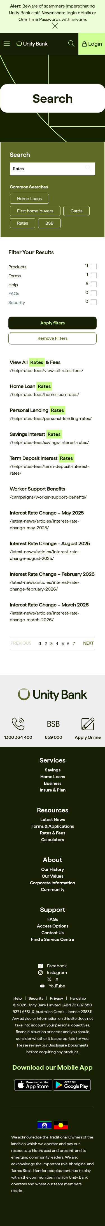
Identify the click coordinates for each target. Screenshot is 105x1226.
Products (17, 267)
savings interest (35, 434)
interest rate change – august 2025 (50, 543)
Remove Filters (52, 338)
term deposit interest (41, 458)
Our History (52, 869)
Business (52, 783)
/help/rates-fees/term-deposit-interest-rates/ (49, 470)
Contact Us (52, 932)
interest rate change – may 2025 (47, 513)
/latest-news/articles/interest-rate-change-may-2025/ (44, 524)
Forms (14, 275)
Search (20, 154)
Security (16, 302)
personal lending (37, 410)
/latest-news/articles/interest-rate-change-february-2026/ (44, 586)
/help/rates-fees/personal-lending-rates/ (51, 418)
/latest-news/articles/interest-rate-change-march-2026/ (44, 616)
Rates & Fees (52, 833)
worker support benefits (37, 489)
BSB (49, 223)
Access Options (52, 926)
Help (13, 284)
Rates (22, 223)
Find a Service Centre (52, 939)
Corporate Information (52, 882)
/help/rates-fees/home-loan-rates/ (44, 394)
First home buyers (35, 210)
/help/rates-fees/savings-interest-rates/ (49, 442)
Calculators (52, 839)
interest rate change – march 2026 (49, 605)
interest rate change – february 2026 (52, 574)
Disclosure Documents (68, 1045)
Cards (76, 210)
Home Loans (29, 198)
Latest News (52, 819)
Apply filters (52, 323)
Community (52, 889)
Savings (52, 770)
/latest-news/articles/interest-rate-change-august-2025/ (44, 555)
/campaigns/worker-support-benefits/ (48, 497)
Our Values (52, 876)
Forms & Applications (52, 826)
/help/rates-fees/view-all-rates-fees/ (46, 370)
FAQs (13, 293)
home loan (30, 386)
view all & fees (35, 362)
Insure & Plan (53, 790)
